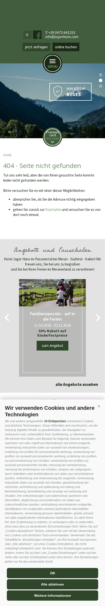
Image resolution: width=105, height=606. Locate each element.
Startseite (53, 209)
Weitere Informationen (52, 595)
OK (52, 573)
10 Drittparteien (55, 421)
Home (7, 155)
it (27, 34)
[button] (99, 406)
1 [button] (100, 75)
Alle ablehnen (52, 584)
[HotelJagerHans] (52, 14)
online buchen (66, 47)
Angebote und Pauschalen (52, 251)
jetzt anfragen (36, 47)
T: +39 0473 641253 (60, 32)
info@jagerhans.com (61, 37)
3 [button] (100, 86)
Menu (53, 66)
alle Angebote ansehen (76, 384)
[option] (52, 100)
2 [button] (100, 80)
